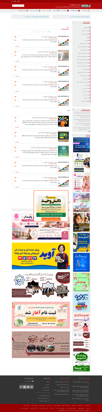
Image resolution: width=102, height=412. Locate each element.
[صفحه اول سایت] (86, 6)
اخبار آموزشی (86, 27)
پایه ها (87, 37)
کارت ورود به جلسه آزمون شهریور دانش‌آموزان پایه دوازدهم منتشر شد (80, 386)
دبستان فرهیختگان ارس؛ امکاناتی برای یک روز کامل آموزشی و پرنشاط (82, 116)
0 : (16, 40)
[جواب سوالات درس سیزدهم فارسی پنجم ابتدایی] (63, 55)
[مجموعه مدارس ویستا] (81, 362)
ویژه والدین (87, 85)
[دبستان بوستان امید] (41, 315)
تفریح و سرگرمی (86, 69)
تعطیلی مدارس (34, 405)
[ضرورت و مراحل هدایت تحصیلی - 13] (63, 40)
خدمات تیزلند (86, 98)
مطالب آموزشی (42, 405)
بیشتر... (88, 131)
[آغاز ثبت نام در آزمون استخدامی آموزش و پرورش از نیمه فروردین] (63, 151)
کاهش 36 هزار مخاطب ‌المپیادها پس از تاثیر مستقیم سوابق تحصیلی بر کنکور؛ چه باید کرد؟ (80, 391)
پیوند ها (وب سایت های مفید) (83, 72)
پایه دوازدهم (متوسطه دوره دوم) (83, 59)
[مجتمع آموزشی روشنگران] (81, 242)
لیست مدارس (49, 405)
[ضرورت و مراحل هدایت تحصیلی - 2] (63, 85)
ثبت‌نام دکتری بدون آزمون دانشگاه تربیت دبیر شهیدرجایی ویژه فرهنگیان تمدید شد (80, 395)
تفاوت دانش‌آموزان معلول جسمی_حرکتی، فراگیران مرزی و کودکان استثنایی (61, 390)
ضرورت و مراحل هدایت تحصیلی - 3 (49, 67)
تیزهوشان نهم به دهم (61, 408)
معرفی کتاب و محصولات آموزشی (83, 63)
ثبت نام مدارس (86, 79)
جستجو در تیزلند (19, 5)
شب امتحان (88, 408)
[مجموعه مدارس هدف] (81, 222)
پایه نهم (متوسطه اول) (85, 50)
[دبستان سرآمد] (81, 163)
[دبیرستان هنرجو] (41, 344)
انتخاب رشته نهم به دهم (43, 408)
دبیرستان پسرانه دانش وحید (51, 219)
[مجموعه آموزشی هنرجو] (81, 342)
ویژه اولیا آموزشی (85, 91)
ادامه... (16, 46)
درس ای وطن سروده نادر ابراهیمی (62, 384)
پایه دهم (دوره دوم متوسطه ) (83, 53)
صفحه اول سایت (87, 405)
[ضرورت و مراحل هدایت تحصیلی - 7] (63, 181)
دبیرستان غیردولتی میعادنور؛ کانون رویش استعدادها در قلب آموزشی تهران (82, 120)
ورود (18, 1)
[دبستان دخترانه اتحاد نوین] (81, 322)
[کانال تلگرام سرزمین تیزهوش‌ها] (32, 388)
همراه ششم (80, 405)
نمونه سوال (74, 405)
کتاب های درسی (86, 88)
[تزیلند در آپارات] (28, 388)
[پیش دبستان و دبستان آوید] (41, 256)
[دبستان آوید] (81, 302)
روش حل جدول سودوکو (64, 387)
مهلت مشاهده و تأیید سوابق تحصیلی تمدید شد (81, 382)
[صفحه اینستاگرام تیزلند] (24, 388)
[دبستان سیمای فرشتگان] (81, 203)
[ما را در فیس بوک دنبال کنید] (21, 388)
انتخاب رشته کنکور (34, 408)
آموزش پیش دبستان (85, 34)
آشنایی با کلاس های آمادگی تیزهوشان (62, 382)
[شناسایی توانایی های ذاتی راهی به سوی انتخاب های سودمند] (63, 121)
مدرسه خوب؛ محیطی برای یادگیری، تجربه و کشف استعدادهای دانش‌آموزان (81, 128)
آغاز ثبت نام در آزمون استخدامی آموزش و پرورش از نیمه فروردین (44, 148)
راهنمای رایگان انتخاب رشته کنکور (80, 17)
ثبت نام (13, 1)
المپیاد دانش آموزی (85, 101)
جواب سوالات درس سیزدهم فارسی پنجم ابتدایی (47, 52)
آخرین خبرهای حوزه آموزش (84, 378)
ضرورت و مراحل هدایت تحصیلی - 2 (49, 82)
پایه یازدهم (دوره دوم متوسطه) (83, 56)
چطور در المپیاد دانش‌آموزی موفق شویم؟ (61, 394)
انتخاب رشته (52, 408)
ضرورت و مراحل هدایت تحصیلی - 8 (49, 97)
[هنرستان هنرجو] (41, 285)
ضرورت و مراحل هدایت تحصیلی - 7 (49, 177)
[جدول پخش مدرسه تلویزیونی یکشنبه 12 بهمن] (63, 136)
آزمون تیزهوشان (81, 408)
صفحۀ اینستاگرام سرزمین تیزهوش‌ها (37, 17)
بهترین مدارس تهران (66, 405)
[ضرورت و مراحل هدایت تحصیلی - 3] (63, 70)
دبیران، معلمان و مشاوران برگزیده (83, 82)
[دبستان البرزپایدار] (41, 226)
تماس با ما (47, 384)
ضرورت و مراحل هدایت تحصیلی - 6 (49, 162)
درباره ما (47, 382)
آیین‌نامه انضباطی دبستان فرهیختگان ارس (81, 113)
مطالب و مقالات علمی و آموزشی (83, 66)
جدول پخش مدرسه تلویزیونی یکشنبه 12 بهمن (48, 133)
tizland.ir (71, 410)
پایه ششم (87, 40)
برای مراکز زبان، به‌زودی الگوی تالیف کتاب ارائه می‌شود (80, 399)
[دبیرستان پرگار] (81, 262)
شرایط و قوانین (46, 387)
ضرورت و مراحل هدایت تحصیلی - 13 (49, 37)
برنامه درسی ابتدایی (85, 31)
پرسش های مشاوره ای (84, 75)
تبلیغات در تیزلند (46, 390)
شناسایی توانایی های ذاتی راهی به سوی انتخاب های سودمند (44, 118)
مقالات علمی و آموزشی (65, 378)
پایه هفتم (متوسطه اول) (84, 43)
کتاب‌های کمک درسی (25, 408)
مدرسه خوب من (86, 95)
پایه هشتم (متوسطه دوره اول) (83, 47)
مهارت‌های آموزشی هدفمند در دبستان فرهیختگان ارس (82, 124)
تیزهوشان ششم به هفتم (71, 408)
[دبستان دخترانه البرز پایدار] (81, 183)
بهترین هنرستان (57, 405)
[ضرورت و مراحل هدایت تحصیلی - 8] (63, 100)
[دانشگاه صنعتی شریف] (81, 145)
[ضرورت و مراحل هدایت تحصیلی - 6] (63, 166)
